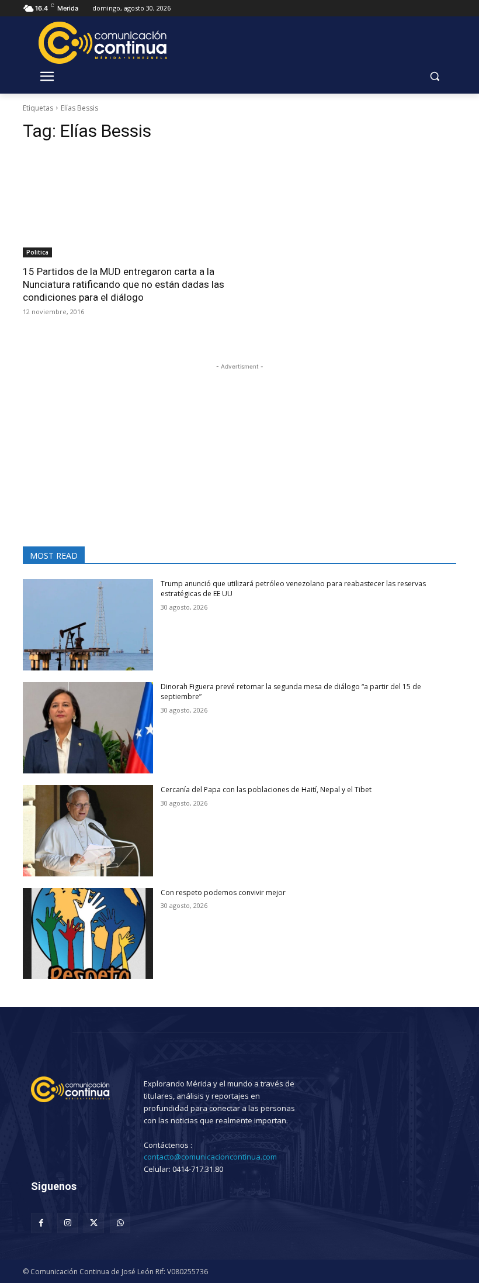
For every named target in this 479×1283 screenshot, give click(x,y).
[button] (434, 76)
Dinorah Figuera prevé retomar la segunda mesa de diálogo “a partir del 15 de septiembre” (291, 691)
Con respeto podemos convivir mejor (223, 892)
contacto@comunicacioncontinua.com (210, 1156)
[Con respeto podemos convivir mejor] (88, 933)
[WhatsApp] (120, 1223)
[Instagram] (67, 1223)
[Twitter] (94, 1223)
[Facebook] (41, 1223)
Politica (37, 252)
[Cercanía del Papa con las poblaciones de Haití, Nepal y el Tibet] (88, 830)
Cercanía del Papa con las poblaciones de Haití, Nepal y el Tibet (266, 789)
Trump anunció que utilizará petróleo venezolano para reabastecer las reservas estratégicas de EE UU (293, 588)
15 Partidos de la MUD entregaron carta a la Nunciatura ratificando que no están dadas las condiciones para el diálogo (123, 284)
